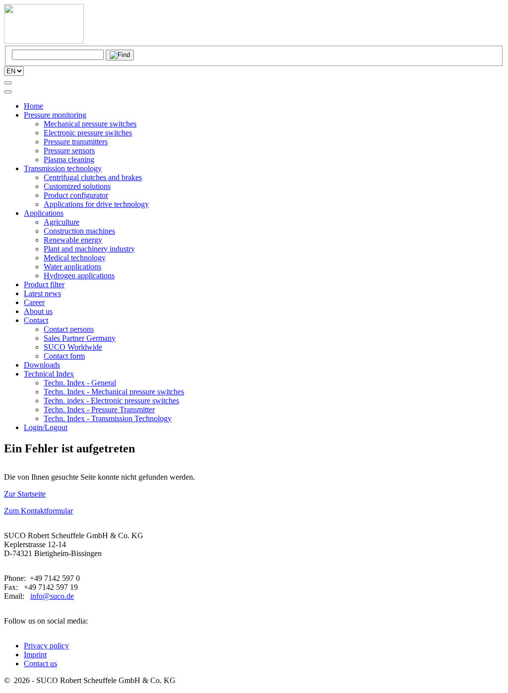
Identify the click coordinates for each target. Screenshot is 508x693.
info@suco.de (52, 596)
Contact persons (69, 329)
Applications (44, 213)
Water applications (72, 266)
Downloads (42, 365)
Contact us (40, 663)
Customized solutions (77, 186)
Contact (36, 320)
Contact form (64, 356)
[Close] (8, 91)
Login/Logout (45, 427)
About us (38, 311)
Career (34, 302)
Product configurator (76, 195)
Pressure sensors (69, 150)
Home (33, 106)
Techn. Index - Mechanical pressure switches (114, 391)
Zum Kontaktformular (38, 510)
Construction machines (79, 231)
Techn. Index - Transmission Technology (108, 418)
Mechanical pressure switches (90, 124)
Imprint (35, 654)
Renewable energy (73, 240)
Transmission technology (63, 168)
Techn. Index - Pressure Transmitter (99, 409)
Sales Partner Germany (80, 338)
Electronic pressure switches (88, 132)
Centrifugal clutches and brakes (93, 177)
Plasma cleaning (69, 159)
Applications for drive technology (96, 204)
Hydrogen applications (79, 275)
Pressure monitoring (55, 115)
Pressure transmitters (76, 141)
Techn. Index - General (80, 382)
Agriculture (61, 222)
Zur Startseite (25, 494)
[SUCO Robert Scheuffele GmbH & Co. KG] (44, 41)
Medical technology (75, 257)
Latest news (42, 293)
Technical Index (49, 374)
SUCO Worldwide (73, 347)
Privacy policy (46, 645)
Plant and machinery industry (89, 249)
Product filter (44, 284)
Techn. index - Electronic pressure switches (111, 400)
